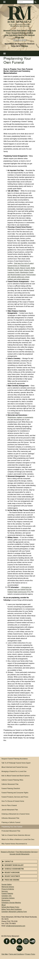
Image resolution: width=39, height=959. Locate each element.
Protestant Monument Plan (11, 831)
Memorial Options (8, 887)
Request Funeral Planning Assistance (15, 759)
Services (5, 891)
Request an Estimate (12, 876)
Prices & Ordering (8, 889)
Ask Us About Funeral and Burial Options (16, 776)
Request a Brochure (7, 852)
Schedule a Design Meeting (14, 869)
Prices (8, 33)
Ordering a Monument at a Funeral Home (16, 814)
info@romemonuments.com (15, 926)
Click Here (24, 46)
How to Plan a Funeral (9, 805)
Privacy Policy (30, 954)
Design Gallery (7, 884)
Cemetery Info (7, 896)
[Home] (19, 16)
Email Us (30, 33)
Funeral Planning (7, 893)
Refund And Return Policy (10, 907)
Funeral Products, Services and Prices (15, 797)
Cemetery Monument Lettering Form (14, 912)
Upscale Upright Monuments (19, 854)
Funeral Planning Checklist (11, 788)
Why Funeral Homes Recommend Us (14, 844)
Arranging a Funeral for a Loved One (14, 771)
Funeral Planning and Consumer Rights (15, 793)
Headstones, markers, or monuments (20, 417)
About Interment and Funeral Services (15, 767)
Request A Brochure (19, 33)
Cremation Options (8, 898)
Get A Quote (31, 31)
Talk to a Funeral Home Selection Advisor (16, 835)
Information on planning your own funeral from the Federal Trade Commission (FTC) (20, 589)
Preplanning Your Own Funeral (12, 827)
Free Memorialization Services (26, 852)
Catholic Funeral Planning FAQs (12, 780)
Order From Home (10, 35)
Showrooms (6, 900)
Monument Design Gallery (14, 865)
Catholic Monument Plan (10, 784)
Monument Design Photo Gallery (14, 31)
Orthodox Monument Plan (10, 818)
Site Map (5, 954)
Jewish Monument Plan (10, 810)
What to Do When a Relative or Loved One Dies (18, 839)
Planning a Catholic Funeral (11, 822)
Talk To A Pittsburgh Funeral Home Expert (16, 763)
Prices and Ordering (12, 880)
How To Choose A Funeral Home (13, 801)
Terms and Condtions (16, 954)
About (4, 905)
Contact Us (9, 861)
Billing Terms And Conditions (12, 909)
